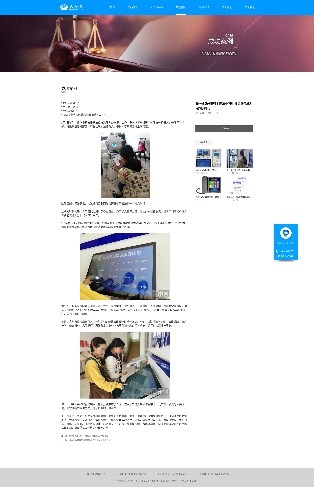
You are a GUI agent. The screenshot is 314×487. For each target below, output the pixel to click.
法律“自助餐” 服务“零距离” (207, 170)
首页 (112, 7)
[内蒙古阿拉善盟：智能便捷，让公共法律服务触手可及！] (240, 150)
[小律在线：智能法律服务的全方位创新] (240, 177)
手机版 (192, 480)
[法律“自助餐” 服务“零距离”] (208, 150)
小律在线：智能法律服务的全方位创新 (240, 197)
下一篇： (86, 440)
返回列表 (227, 128)
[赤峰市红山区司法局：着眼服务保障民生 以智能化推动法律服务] (208, 177)
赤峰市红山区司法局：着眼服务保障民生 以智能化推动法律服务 (208, 197)
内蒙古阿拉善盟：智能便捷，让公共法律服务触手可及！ (240, 170)
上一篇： (85, 436)
